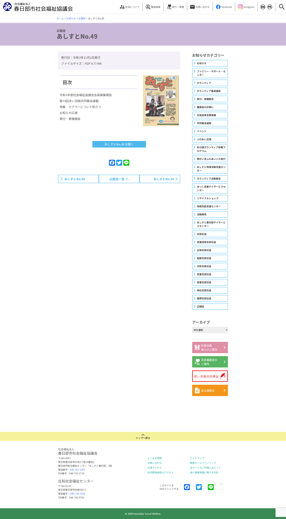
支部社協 (201, 234)
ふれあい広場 (204, 139)
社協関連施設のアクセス (160, 472)
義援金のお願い (205, 107)
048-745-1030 (77, 493)
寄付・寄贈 (178, 7)
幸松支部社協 (204, 290)
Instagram (248, 7)
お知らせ (201, 63)
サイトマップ (197, 458)
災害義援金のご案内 (209, 362)
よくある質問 (154, 458)
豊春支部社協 (204, 282)
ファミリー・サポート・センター (211, 73)
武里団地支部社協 (206, 242)
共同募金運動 (204, 123)
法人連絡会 (207, 390)
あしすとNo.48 (74, 179)
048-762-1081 (77, 469)
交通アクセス (154, 467)
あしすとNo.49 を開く (119, 144)
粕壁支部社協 (204, 258)
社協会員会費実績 (206, 115)
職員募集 (156, 7)
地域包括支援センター (209, 206)
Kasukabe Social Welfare (262, 6)
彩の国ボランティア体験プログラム (211, 149)
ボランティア (204, 83)
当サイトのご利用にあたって (205, 467)
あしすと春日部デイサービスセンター (211, 224)
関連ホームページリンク (203, 463)
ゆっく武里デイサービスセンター (211, 188)
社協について (132, 7)
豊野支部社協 (204, 298)
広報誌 (200, 306)
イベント (201, 131)
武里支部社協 (204, 274)
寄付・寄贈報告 (205, 99)
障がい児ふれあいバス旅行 (211, 159)
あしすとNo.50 (163, 179)
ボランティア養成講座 (209, 91)
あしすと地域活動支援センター (211, 168)
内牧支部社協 (204, 266)
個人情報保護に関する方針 (204, 472)
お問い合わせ (202, 7)
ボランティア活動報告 (209, 178)
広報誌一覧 (116, 179)
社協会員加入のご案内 (209, 347)
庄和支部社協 (204, 250)
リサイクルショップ (207, 198)
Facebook (226, 7)
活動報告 (201, 214)
